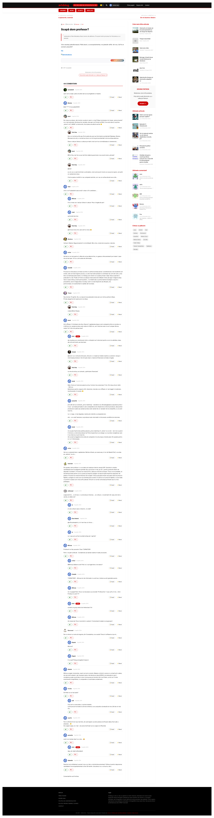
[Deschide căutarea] (106, 5)
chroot (109, 813)
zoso (135, 230)
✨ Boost (119, 97)
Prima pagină (130, 5)
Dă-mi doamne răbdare (147, 17)
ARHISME (63, 10)
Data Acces (135, 813)
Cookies (129, 813)
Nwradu (136, 249)
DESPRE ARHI (62, 798)
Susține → (143, 103)
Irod (146, 230)
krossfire (136, 236)
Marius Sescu (137, 239)
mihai (69, 252)
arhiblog (64, 5)
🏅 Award (112, 97)
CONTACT (61, 806)
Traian (70, 293)
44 (82, 24)
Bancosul (70, 630)
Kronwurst (143, 233)
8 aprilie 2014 (78, 89)
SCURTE (80, 10)
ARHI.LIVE (90, 10)
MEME (72, 10)
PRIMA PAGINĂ (62, 795)
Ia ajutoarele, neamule (66, 17)
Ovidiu (70, 688)
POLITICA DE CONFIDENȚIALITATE (67, 801)
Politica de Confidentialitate (119, 813)
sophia (70, 718)
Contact (147, 5)
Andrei (140, 230)
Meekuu (70, 239)
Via (62, 51)
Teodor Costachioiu (139, 246)
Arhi (63, 24)
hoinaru (136, 233)
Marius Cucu (144, 236)
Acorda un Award (117, 60)
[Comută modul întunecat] (102, 5)
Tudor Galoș (137, 243)
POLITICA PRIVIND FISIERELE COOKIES (68, 803)
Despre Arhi (139, 5)
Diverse (77, 24)
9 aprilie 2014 (81, 225)
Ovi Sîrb (145, 239)
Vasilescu (149, 246)
